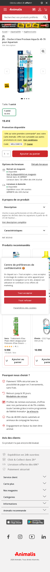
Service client (10, 477)
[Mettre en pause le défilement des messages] (41, 3)
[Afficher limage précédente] (7, 71)
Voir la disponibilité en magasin (21, 174)
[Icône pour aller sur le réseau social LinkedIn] (43, 536)
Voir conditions (30, 140)
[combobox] (25, 17)
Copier (30, 144)
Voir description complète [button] (14, 222)
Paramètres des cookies (24, 307)
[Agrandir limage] (43, 51)
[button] (33, 9)
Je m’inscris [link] (32, 411)
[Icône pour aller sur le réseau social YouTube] (31, 536)
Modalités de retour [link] (16, 396)
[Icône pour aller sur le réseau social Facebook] (8, 536)
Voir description (8, 45)
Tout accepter (25, 293)
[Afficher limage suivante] (43, 71)
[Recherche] (45, 17)
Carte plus (8, 483)
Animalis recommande (14, 510)
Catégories (9, 497)
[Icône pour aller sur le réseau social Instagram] (20, 536)
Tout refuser (24, 300)
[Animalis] (15, 9)
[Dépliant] (25, 25)
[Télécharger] (8, 568)
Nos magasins (10, 490)
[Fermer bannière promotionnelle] (47, 25)
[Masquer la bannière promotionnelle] (46, 3)
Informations (10, 503)
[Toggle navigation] (5, 9)
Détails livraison (39, 164)
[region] (25, 286)
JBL (3, 36)
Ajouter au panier (18, 361)
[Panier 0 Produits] (45, 9)
